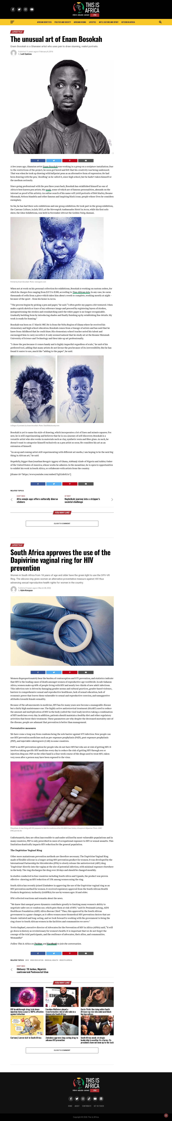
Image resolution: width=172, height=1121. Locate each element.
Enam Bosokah (50, 166)
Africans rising (80, 22)
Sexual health (52, 960)
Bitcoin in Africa (128, 22)
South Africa (66, 960)
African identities (44, 22)
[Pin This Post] (69, 160)
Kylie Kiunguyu (27, 590)
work (48, 189)
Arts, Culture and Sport (108, 22)
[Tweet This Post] (54, 160)
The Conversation (28, 1106)
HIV (27, 960)
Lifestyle (92, 22)
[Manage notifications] (166, 1115)
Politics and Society (63, 22)
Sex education (37, 960)
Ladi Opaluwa (26, 54)
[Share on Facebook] (38, 160)
